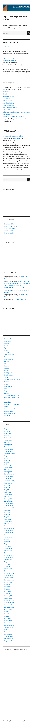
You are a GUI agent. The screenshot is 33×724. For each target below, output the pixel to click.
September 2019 (9, 607)
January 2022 (8, 553)
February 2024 (8, 496)
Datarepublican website (10, 107)
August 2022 (8, 537)
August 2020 (8, 582)
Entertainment (9, 359)
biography (7, 143)
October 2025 (8, 451)
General (6, 366)
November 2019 (9, 602)
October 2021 (8, 559)
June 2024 (7, 487)
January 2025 (8, 472)
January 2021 (8, 571)
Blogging (7, 343)
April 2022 (7, 546)
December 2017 (9, 625)
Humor (6, 370)
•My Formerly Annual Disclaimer (13, 136)
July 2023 (7, 512)
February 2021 (8, 569)
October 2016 (8, 636)
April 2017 (7, 632)
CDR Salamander (8, 101)
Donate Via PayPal (8, 58)
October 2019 (8, 605)
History (6, 368)
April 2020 (7, 591)
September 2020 (9, 580)
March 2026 (8, 440)
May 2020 (7, 589)
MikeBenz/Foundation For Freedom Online (16, 112)
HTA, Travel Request (10, 226)
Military (6, 382)
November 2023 (9, 503)
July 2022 (7, 539)
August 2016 (8, 641)
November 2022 (9, 530)
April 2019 (7, 618)
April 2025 (7, 465)
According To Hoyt (8, 103)
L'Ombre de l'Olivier (9, 105)
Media (6, 377)
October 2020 (8, 578)
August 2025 (8, 456)
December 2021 (9, 555)
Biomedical (7, 341)
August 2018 (8, 620)
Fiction (6, 361)
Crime (6, 350)
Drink (6, 357)
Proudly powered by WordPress (22, 721)
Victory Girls (6, 98)
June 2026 (7, 433)
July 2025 (7, 458)
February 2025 (8, 469)
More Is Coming (9, 233)
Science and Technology (12, 395)
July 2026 (7, 431)
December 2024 (9, 474)
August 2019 (8, 609)
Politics (6, 388)
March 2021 (8, 566)
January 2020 (8, 598)
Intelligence (8, 373)
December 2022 (9, 528)
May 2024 (7, 490)
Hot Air (5, 94)
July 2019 (7, 611)
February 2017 (8, 634)
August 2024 (8, 483)
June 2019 (7, 614)
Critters (6, 352)
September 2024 (9, 481)
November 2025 (9, 449)
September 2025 (9, 454)
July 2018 (7, 623)
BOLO (6, 345)
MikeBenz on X (7, 114)
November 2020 (9, 575)
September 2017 (9, 627)
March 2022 (8, 548)
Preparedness (8, 391)
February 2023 (8, 523)
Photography (8, 386)
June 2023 (7, 514)
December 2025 (9, 447)
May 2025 (7, 463)
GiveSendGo (6, 47)
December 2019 (9, 600)
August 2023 (8, 510)
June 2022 (7, 541)
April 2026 (7, 438)
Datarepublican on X (9, 110)
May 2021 (7, 562)
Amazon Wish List (10, 60)
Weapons (7, 415)
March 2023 (8, 521)
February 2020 (8, 596)
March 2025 (8, 467)
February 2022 (8, 550)
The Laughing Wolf (7, 721)
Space (6, 400)
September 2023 (9, 508)
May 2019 (7, 616)
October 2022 (8, 532)
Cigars (6, 348)
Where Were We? (9, 231)
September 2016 (9, 638)
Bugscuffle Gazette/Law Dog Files (13, 116)
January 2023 (8, 526)
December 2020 (9, 573)
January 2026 (8, 444)
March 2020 (8, 593)
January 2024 (8, 499)
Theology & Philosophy (11, 404)
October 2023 (8, 505)
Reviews (6, 393)
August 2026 (8, 429)
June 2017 (7, 629)
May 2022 (7, 544)
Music (6, 384)
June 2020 (7, 587)
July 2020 (7, 584)
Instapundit (6, 92)
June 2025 (7, 460)
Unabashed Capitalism (11, 409)
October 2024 (8, 478)
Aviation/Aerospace (10, 339)
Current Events (9, 355)
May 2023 (7, 517)
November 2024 (9, 476)
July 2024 (7, 485)
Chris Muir (17, 138)
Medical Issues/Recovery (12, 379)
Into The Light (8, 375)
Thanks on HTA (9, 224)
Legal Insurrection (8, 96)
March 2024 (8, 494)
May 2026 (7, 435)
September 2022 (9, 535)
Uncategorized (8, 411)
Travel (6, 406)
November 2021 (9, 557)
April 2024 (7, 492)
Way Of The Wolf (9, 413)
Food (5, 364)
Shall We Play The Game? (12, 397)
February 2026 (8, 442)
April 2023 (7, 519)
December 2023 (9, 501)
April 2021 (7, 564)
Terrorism (7, 402)
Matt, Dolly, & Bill (9, 228)
